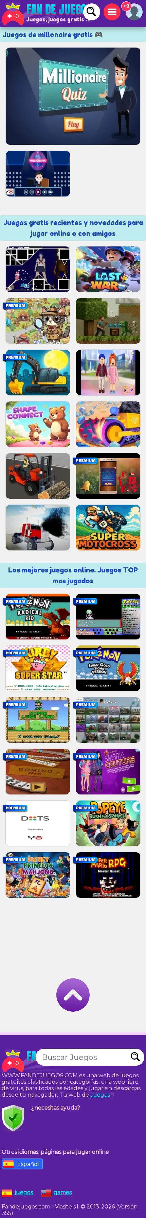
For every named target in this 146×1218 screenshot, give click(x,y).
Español (28, 1164)
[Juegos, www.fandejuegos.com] (47, 13)
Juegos (100, 1095)
